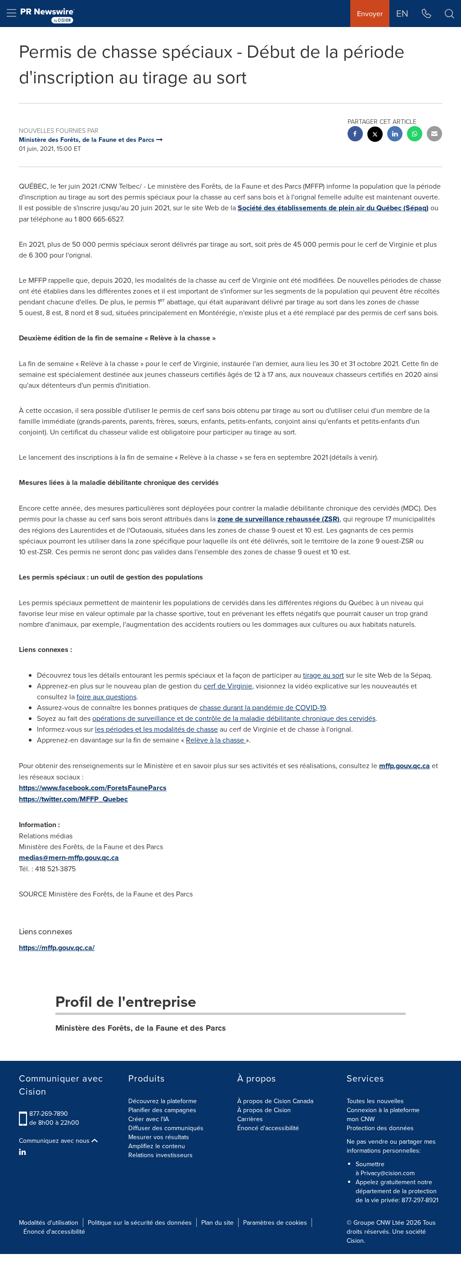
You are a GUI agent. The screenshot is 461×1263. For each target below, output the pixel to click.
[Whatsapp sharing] (414, 135)
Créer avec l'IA (148, 1118)
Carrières (250, 1118)
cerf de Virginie (227, 686)
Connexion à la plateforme (383, 1109)
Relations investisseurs (160, 1154)
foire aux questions (106, 697)
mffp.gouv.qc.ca (404, 766)
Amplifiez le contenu (156, 1145)
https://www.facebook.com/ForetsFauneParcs (93, 788)
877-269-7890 (48, 1113)
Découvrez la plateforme (162, 1100)
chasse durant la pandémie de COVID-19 (262, 707)
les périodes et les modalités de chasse (156, 729)
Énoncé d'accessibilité (268, 1127)
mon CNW (361, 1118)
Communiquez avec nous (55, 1140)
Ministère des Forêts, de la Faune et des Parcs (140, 1028)
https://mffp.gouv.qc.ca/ (57, 947)
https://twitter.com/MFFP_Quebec (73, 799)
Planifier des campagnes (162, 1109)
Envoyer (370, 13)
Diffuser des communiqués (165, 1127)
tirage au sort (323, 675)
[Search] (449, 13)
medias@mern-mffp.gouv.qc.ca (69, 857)
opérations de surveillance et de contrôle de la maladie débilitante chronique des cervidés (233, 718)
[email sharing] (434, 135)
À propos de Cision (264, 1109)
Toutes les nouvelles (375, 1100)
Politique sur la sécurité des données (140, 1222)
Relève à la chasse (215, 740)
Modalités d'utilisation (48, 1222)
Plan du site (217, 1222)
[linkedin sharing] (394, 135)
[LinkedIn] (23, 1151)
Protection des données (380, 1127)
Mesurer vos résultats (158, 1136)
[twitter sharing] (375, 135)
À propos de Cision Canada (275, 1100)
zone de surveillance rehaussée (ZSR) (278, 519)
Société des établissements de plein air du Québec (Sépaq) (333, 208)
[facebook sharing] (355, 135)
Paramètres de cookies (275, 1222)
